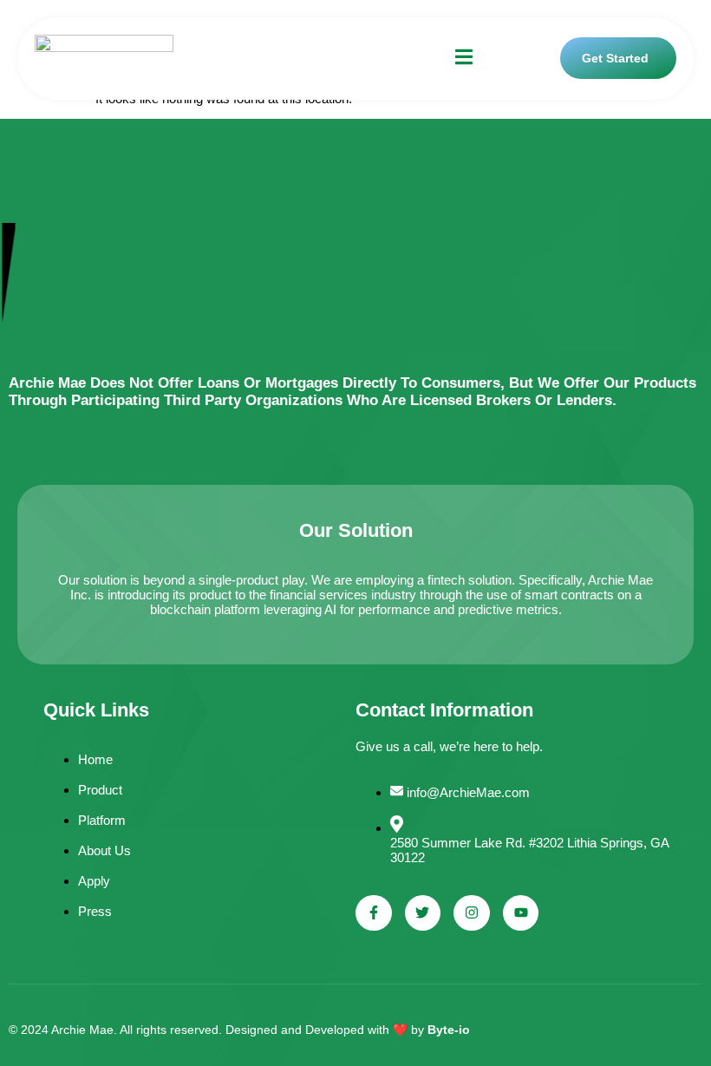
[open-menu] (464, 58)
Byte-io (448, 1030)
